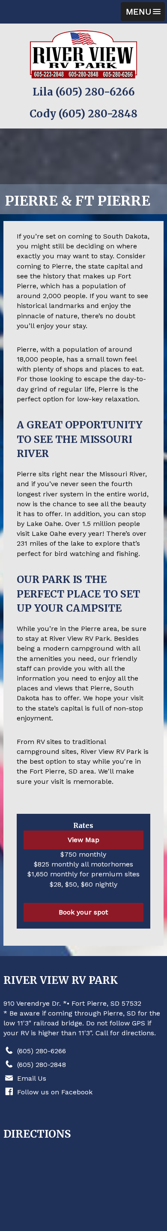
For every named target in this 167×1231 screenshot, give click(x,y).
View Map (83, 840)
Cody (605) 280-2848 (83, 113)
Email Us (31, 1078)
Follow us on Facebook (54, 1092)
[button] (143, 11)
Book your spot (83, 912)
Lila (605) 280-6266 (84, 92)
